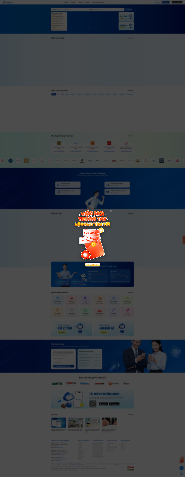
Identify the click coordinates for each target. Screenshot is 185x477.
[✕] (92, 238)
